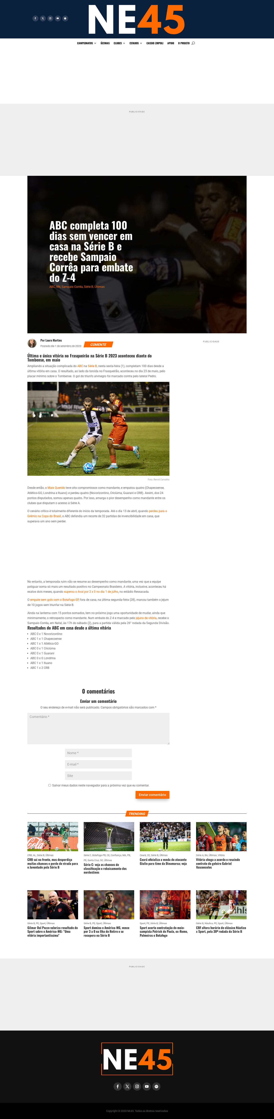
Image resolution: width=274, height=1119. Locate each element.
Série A (200, 855)
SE (101, 860)
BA (206, 855)
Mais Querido (56, 488)
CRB (29, 855)
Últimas (105, 43)
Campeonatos (85, 43)
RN (58, 287)
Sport (42, 923)
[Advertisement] (137, 76)
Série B (88, 287)
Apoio (170, 43)
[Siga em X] (43, 18)
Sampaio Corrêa (72, 287)
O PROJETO (184, 43)
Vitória (221, 855)
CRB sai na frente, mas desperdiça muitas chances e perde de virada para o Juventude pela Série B (52, 863)
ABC (52, 287)
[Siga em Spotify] (65, 18)
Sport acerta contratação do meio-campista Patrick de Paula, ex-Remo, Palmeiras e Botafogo (164, 931)
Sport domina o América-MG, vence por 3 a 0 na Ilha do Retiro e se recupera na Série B (106, 931)
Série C (87, 855)
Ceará (143, 855)
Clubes (118, 43)
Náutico (209, 923)
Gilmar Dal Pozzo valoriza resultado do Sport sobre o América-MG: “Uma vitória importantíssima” (52, 931)
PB (128, 855)
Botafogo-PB (99, 855)
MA (124, 855)
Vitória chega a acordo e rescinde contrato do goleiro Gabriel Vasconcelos (218, 863)
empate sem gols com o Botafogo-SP (54, 599)
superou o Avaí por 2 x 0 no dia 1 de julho (91, 591)
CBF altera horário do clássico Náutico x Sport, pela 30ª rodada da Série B (221, 929)
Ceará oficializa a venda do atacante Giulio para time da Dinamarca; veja (163, 861)
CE (108, 855)
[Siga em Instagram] (50, 18)
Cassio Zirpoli (155, 43)
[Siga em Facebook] (35, 18)
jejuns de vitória (146, 618)
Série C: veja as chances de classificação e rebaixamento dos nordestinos (105, 868)
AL (34, 855)
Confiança (116, 855)
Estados (134, 43)
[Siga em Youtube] (58, 18)
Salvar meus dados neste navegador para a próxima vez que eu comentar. (100, 785)
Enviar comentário (152, 795)
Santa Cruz (93, 860)
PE (85, 860)
